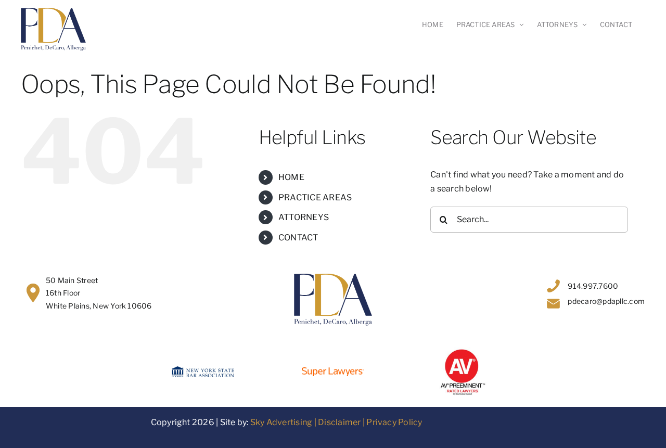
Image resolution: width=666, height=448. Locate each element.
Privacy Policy (394, 422)
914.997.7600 (593, 285)
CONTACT (298, 237)
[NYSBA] (203, 370)
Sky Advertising (281, 422)
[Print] (463, 351)
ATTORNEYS (303, 217)
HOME (291, 177)
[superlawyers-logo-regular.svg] (333, 371)
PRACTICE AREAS (315, 197)
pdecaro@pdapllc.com (606, 301)
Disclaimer (339, 422)
